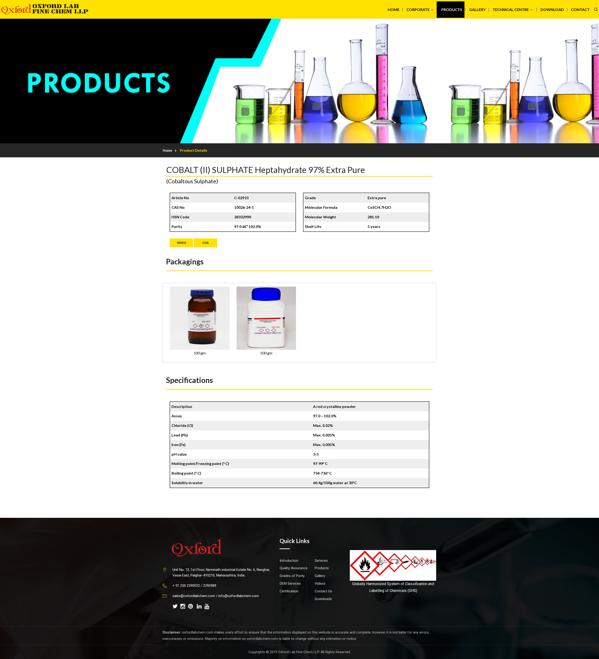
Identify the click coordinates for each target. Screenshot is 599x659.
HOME (393, 9)
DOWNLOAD (552, 9)
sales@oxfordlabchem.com (193, 596)
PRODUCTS (451, 9)
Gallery (320, 576)
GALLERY (477, 9)
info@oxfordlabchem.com (238, 596)
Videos (320, 583)
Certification (289, 591)
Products (322, 568)
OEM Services (290, 583)
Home (167, 150)
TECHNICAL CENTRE (511, 9)
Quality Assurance (293, 568)
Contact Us (323, 591)
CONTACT (580, 9)
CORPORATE (418, 9)
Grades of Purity (292, 576)
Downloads (323, 599)
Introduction (289, 560)
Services (321, 560)
